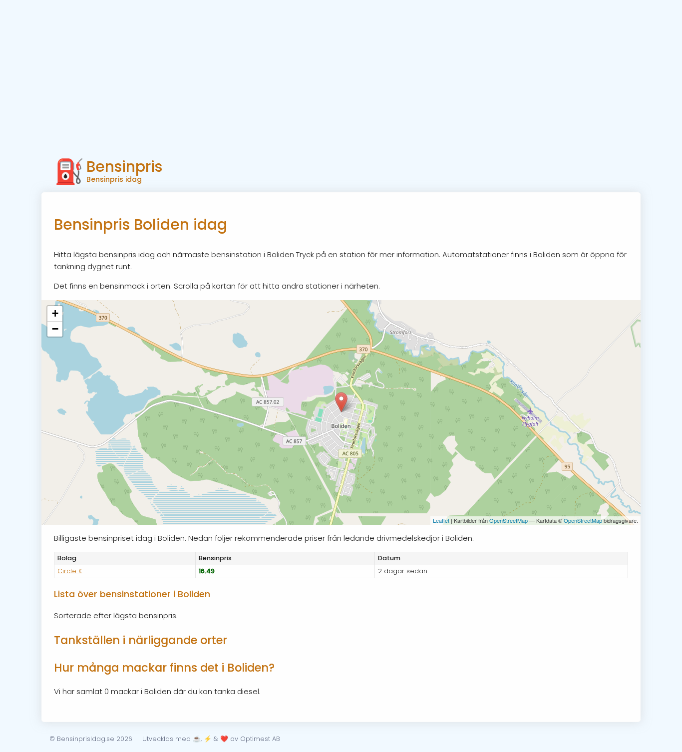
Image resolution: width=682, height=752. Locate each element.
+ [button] (55, 313)
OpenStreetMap (508, 520)
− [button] (55, 329)
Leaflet (441, 520)
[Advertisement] (341, 75)
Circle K (69, 571)
